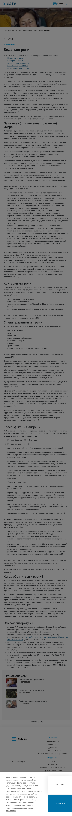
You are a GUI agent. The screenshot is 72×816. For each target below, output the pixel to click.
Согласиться (60, 803)
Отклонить (60, 785)
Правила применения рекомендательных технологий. (20, 808)
